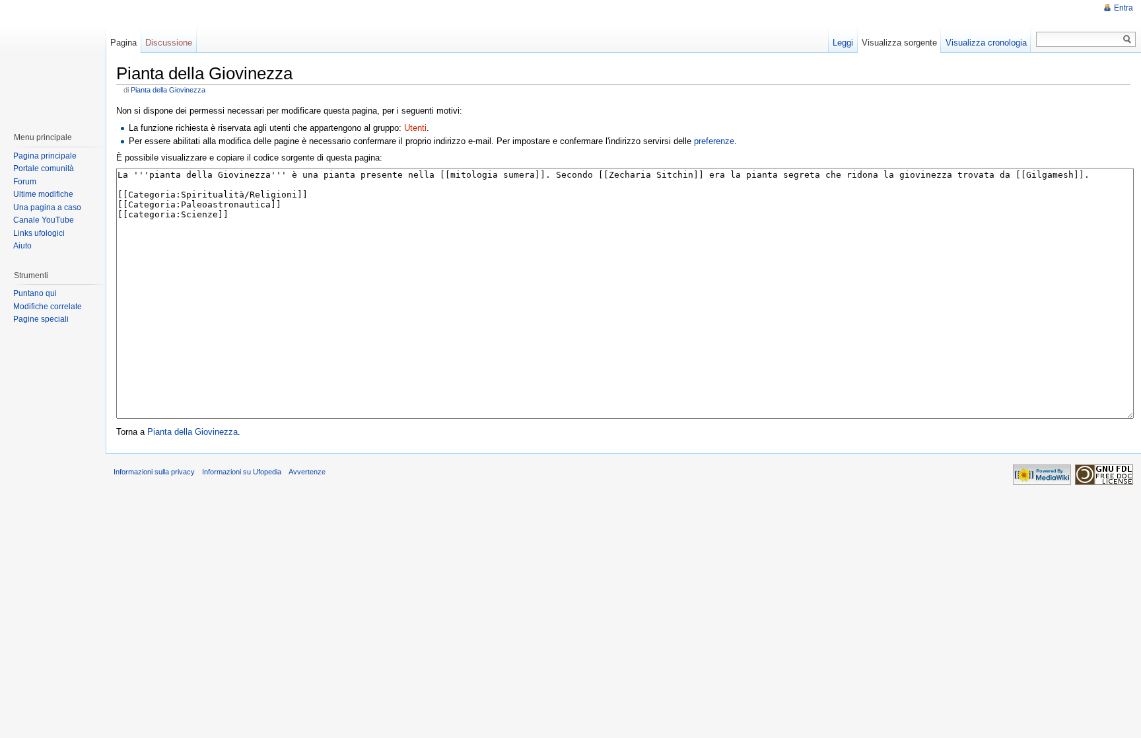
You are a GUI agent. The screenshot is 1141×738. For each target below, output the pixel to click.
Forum (24, 181)
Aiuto (22, 245)
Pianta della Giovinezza (168, 90)
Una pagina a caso (47, 207)
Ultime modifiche (43, 194)
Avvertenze (307, 472)
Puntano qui (35, 293)
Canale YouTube (43, 220)
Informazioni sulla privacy (154, 472)
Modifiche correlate (47, 306)
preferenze (714, 141)
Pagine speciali (41, 319)
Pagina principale (45, 156)
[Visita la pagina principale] (52, 59)
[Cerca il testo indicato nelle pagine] (1127, 39)
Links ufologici (39, 233)
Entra (1123, 8)
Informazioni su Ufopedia (241, 472)
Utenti (415, 128)
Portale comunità (43, 168)
